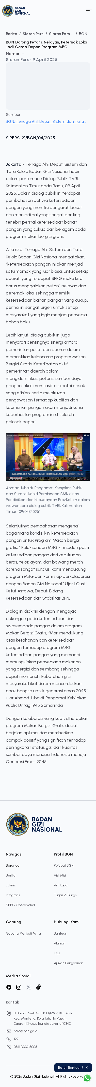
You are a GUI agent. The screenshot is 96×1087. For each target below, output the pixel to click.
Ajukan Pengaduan (68, 963)
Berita (11, 875)
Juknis (11, 885)
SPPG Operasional (20, 905)
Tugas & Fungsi (66, 895)
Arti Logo (60, 885)
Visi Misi (60, 875)
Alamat (59, 943)
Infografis (13, 895)
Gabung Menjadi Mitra (23, 933)
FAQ (57, 953)
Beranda (12, 865)
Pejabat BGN (64, 865)
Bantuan (60, 933)
